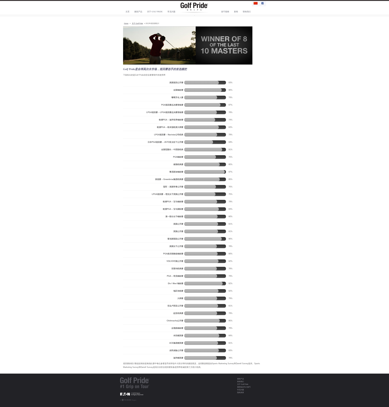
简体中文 (255, 3)
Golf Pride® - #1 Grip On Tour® (134, 383)
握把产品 (138, 11)
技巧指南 (225, 11)
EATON (134, 394)
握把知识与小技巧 (244, 387)
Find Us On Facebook (262, 3)
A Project (128, 400)
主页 (127, 11)
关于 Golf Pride (155, 11)
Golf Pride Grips (194, 8)
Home (126, 23)
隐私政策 (240, 392)
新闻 (236, 11)
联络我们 (247, 11)
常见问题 (171, 11)
